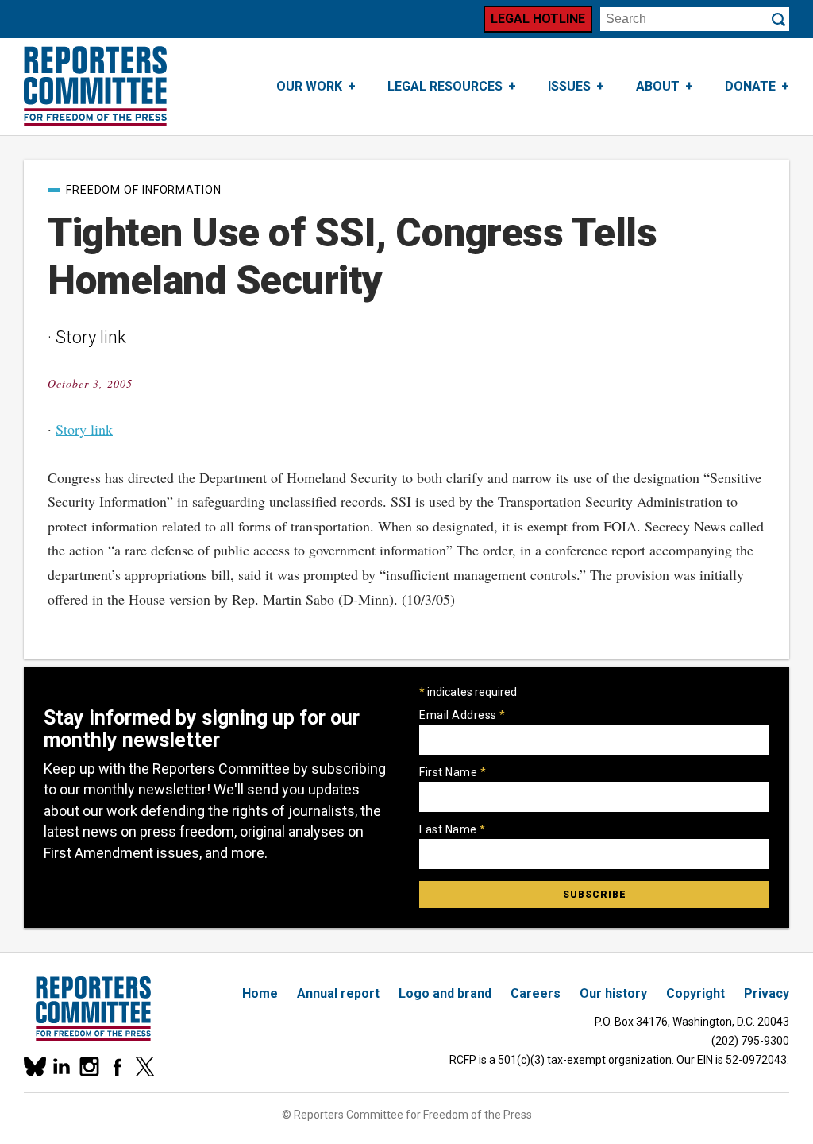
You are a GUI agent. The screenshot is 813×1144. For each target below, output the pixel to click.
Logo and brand (445, 993)
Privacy (766, 993)
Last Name (452, 829)
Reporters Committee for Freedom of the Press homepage (95, 86)
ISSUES (569, 86)
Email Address (462, 715)
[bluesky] (34, 1066)
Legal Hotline (538, 18)
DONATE (750, 86)
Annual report (338, 993)
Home (260, 993)
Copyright (695, 993)
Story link (84, 429)
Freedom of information (144, 190)
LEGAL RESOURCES (445, 86)
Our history (613, 993)
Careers (536, 993)
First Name (452, 772)
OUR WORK (309, 86)
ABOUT (658, 86)
